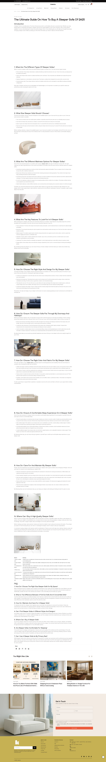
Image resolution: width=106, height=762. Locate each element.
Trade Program (17, 4)
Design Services (24, 4)
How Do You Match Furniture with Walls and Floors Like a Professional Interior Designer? (25, 685)
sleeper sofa (45, 163)
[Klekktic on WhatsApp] (86, 756)
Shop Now (90, 1)
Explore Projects (81, 4)
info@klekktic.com (27, 1)
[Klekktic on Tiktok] (91, 756)
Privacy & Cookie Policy (27, 751)
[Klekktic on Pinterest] (84, 756)
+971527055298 (18, 1)
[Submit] (34, 747)
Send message (74, 728)
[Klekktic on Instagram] (88, 756)
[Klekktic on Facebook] (81, 756)
